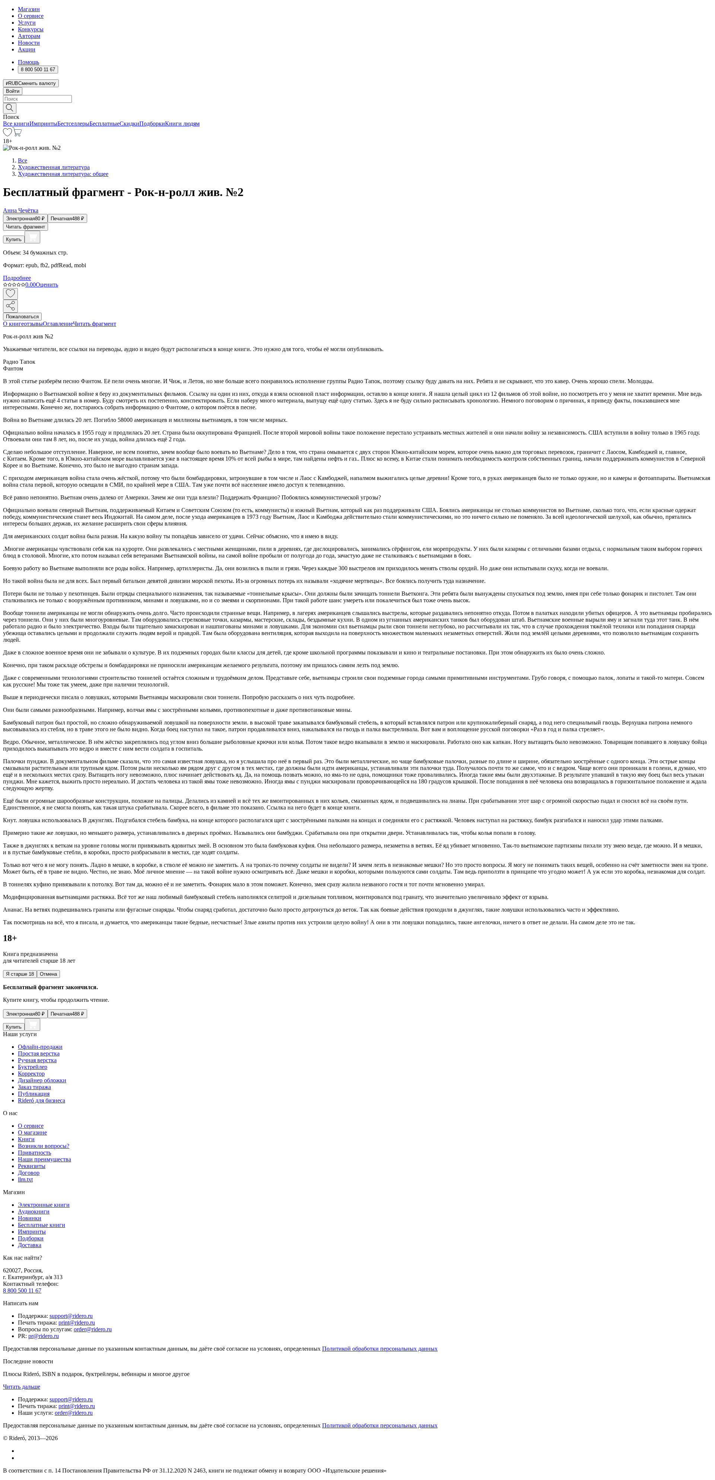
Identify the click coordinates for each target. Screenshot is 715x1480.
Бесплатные (104, 123)
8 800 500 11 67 (22, 1290)
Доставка (29, 1245)
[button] (357, 107)
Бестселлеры (73, 123)
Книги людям (182, 123)
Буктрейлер (32, 1067)
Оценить (47, 284)
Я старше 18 (20, 974)
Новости (29, 43)
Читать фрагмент (25, 227)
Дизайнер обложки (42, 1080)
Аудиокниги (34, 1211)
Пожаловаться (22, 316)
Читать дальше (21, 1386)
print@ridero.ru (76, 1322)
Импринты (43, 123)
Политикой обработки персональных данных (380, 1348)
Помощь (28, 62)
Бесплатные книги (41, 1225)
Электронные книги (44, 1205)
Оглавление (58, 324)
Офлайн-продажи (40, 1047)
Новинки (29, 1218)
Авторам (29, 36)
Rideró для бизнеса (41, 1100)
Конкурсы (31, 29)
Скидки (129, 123)
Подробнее (17, 278)
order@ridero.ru (93, 1329)
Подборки (152, 123)
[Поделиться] (10, 306)
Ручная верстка (37, 1060)
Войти (12, 91)
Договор (28, 1173)
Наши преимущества (44, 1159)
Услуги (27, 22)
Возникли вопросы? (43, 1146)
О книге (13, 324)
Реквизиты (31, 1166)
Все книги (16, 123)
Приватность (34, 1152)
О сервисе (31, 16)
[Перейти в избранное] (7, 134)
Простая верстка (39, 1053)
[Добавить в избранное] (10, 294)
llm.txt (25, 1179)
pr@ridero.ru (43, 1336)
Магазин (29, 9)
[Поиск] (9, 108)
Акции (26, 49)
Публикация (34, 1094)
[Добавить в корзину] (32, 237)
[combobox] (357, 99)
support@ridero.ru (71, 1316)
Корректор (31, 1073)
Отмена (48, 974)
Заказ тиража (34, 1087)
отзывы (33, 324)
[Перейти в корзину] (17, 134)
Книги (26, 1139)
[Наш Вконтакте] (22, 1451)
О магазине (32, 1132)
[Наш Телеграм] (21, 1458)
